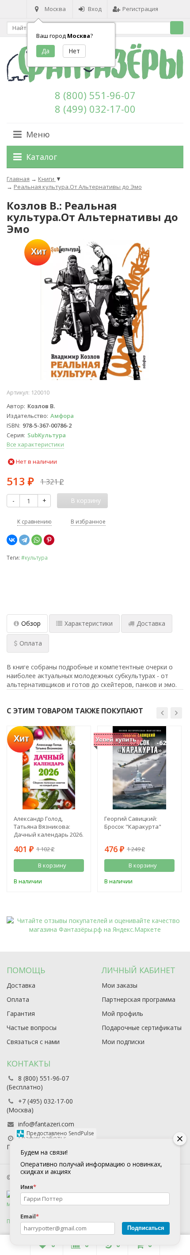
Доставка (21, 985)
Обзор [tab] (31, 623)
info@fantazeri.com (46, 1124)
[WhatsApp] (36, 540)
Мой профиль (122, 1013)
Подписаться (145, 1228)
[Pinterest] (49, 540)
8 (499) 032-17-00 (95, 108)
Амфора (62, 416)
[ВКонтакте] (12, 540)
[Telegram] (24, 540)
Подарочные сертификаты (142, 1027)
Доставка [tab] (151, 623)
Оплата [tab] (30, 643)
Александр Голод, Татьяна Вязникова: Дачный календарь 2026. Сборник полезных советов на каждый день (49, 826)
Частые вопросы (32, 1027)
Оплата (18, 999)
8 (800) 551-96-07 (95, 95)
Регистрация (140, 9)
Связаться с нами (33, 1041)
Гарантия (21, 1013)
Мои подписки (123, 1041)
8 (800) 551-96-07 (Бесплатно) (38, 1082)
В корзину (52, 865)
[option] (49, 809)
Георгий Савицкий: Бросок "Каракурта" (132, 823)
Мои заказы (119, 985)
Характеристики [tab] (89, 623)
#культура (34, 557)
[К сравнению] (65, 880)
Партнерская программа (138, 999)
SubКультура (46, 435)
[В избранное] (78, 880)
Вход (95, 9)
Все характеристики (35, 444)
